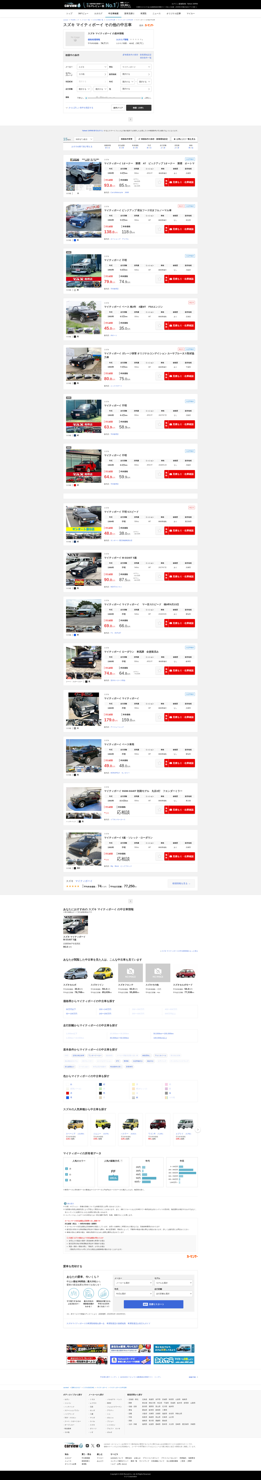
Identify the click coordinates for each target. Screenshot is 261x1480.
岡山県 (158, 1417)
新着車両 (129, 1067)
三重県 (164, 1410)
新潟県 (144, 1406)
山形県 (177, 1399)
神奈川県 (152, 1403)
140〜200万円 (105, 1014)
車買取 (143, 13)
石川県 (164, 1406)
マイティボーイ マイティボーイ (121, 698)
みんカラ (100, 1461)
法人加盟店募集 (172, 1461)
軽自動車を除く (116, 1067)
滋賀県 (164, 1414)
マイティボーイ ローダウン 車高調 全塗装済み (131, 651)
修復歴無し (146, 1055)
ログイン (175, 4)
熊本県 (164, 1424)
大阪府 (144, 1414)
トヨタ (92, 1399)
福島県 (184, 1399)
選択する (126, 89)
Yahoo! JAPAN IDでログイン (93, 131)
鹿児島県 (185, 1424)
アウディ (110, 1410)
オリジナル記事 (174, 13)
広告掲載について (157, 1461)
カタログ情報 (122, 39)
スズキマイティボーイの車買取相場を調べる (85, 1323)
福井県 (171, 1406)
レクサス (93, 1403)
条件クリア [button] (118, 108)
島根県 (151, 1417)
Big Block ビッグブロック (121, 866)
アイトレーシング (117, 727)
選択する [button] (126, 74)
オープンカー (69, 1425)
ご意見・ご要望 (186, 1461)
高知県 (164, 1421)
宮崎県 (177, 1424)
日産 (91, 1407)
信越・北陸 (133, 1406)
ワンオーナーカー (95, 1055)
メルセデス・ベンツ (114, 1399)
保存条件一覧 (145, 58)
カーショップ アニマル (120, 239)
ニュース (157, 13)
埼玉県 (159, 1403)
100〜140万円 (105, 1009)
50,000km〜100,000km (163, 1033)
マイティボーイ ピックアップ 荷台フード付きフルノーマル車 (138, 210)
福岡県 (144, 1424)
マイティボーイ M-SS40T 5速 (120, 557)
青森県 (151, 1399)
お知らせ (137, 1458)
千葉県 (166, 1403)
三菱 (91, 1414)
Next (198, 1129)
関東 (130, 1403)
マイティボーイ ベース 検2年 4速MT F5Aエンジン (133, 306)
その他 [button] (81, 74)
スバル (92, 1421)
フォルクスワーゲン (114, 1407)
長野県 (151, 1406)
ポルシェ (110, 1418)
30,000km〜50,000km (119, 1038)
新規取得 (182, 4)
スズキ (69, 881)
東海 (130, 1410)
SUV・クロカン (70, 1418)
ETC (117, 1061)
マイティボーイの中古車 (125, 20)
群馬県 (186, 1403)
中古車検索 (113, 13)
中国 (130, 1417)
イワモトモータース (118, 819)
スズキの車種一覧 (97, 20)
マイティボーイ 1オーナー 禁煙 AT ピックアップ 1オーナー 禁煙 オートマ (149, 163)
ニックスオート (116, 386)
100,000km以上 (160, 1038)
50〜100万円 (71, 1014)
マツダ (92, 1418)
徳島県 (144, 1421)
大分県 (171, 1424)
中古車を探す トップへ (108, 1377)
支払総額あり (69, 1067)
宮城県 (164, 1399)
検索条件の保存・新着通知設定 (138, 55)
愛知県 (144, 1410)
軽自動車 (68, 1429)
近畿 (130, 1414)
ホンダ (92, 1410)
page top (192, 1377)
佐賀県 (151, 1424)
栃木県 (179, 1403)
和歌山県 (178, 1414)
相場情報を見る (180, 883)
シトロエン (111, 1425)
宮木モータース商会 (118, 680)
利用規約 (183, 1458)
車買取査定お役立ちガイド (139, 1323)
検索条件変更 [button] (126, 139)
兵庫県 (151, 1414)
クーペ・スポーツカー (73, 1421)
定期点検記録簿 (78, 1055)
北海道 (144, 1399)
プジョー (110, 1421)
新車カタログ (76, 1387)
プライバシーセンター (169, 1458)
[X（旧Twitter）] (93, 1445)
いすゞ (92, 1432)
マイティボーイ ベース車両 (119, 744)
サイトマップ (144, 1461)
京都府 (158, 1414)
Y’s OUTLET (116, 633)
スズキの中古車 (110, 20)
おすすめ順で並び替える (82, 146)
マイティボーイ (83, 881)
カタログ (98, 13)
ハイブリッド (69, 1414)
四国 (130, 1421)
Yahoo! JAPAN (192, 4)
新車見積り (129, 13)
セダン (67, 1399)
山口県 (171, 1417)
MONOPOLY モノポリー (120, 773)
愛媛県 (158, 1421)
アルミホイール (160, 1055)
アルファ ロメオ (113, 1429)
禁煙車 (126, 1061)
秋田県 (171, 1399)
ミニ (108, 1414)
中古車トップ (75, 20)
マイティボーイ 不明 (115, 260)
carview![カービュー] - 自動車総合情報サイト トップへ (140, 1377)
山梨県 (192, 1403)
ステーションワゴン (72, 1410)
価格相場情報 (94, 39)
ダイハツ (93, 1429)
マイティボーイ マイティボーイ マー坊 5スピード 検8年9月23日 (141, 604)
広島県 (164, 1417)
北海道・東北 (133, 1399)
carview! (65, 20)
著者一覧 (134, 1461)
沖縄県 (192, 1424)
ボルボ (109, 1432)
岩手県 (158, 1399)
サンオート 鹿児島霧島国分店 (121, 540)
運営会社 (128, 1458)
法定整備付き (138, 1061)
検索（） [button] (139, 108)
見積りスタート (156, 1304)
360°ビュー (83, 13)
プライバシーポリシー (151, 1458)
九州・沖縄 (133, 1424)
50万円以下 (71, 1009)
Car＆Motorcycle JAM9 (120, 192)
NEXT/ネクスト (116, 587)
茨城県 (172, 1403)
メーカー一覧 (86, 20)
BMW (109, 1403)
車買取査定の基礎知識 (116, 1323)
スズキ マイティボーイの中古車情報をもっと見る (179, 951)
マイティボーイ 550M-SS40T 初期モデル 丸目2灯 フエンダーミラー (143, 791)
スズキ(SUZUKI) (88, 1387)
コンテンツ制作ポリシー (119, 1461)
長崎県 (158, 1424)
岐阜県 (151, 1410)
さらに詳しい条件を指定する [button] (81, 108)
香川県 (151, 1421)
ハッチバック (69, 1407)
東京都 (144, 1403)
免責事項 (191, 1458)
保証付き (150, 1061)
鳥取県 (144, 1417)
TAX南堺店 (115, 289)
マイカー (191, 13)
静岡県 (158, 1410)
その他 (67, 1432)
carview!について (117, 1458)
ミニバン (68, 1403)
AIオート (114, 335)
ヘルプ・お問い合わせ (119, 1464)
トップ (69, 13)
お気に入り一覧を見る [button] (185, 139)
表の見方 (70, 1204)
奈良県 (171, 1414)
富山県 (158, 1406)
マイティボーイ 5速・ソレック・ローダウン (128, 837)
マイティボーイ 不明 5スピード (121, 511)
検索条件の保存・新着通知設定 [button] (154, 139)
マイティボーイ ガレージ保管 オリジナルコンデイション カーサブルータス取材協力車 (149, 355)
